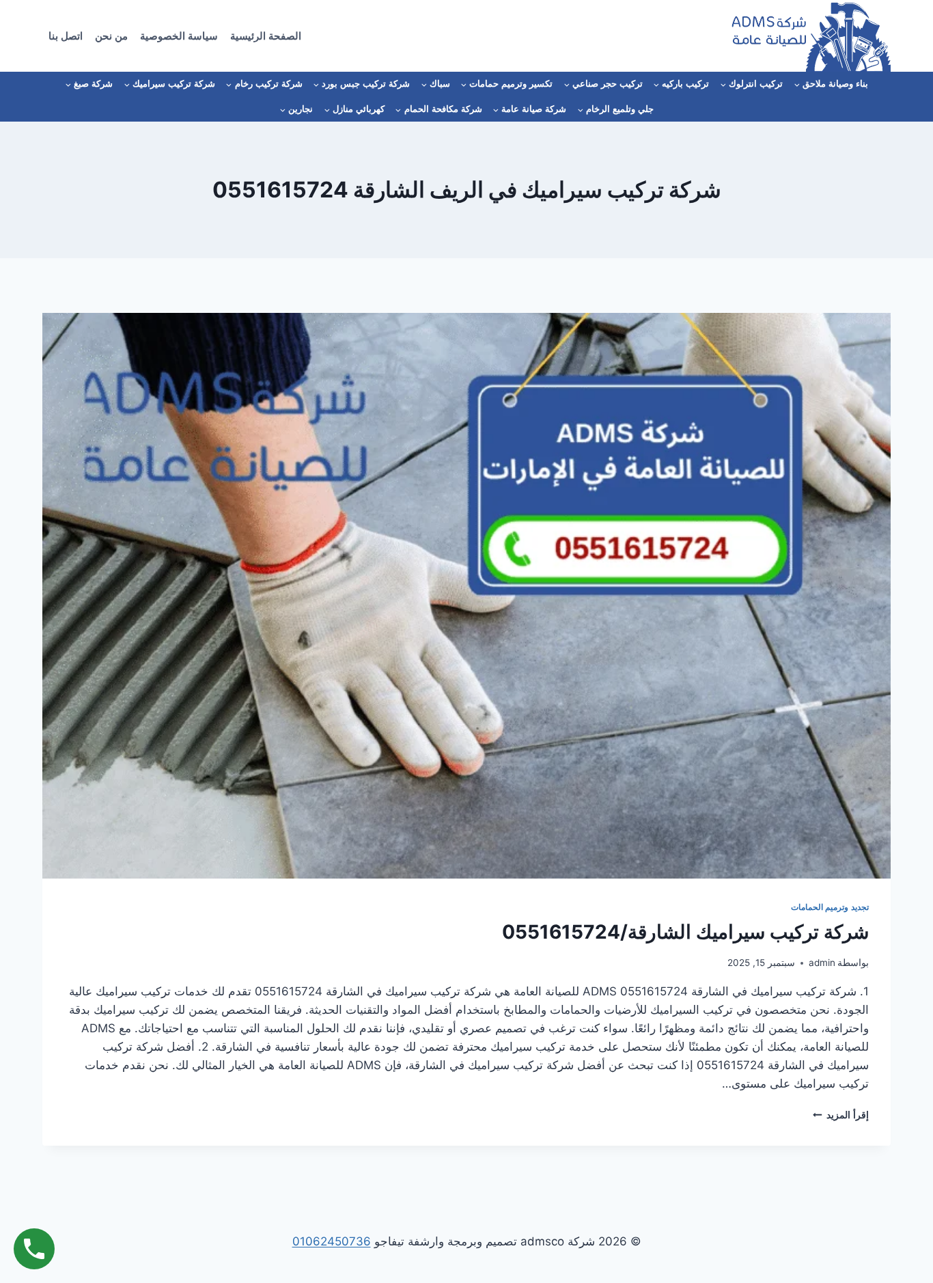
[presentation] (466, 596)
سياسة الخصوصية (179, 36)
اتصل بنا (65, 36)
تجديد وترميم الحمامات (830, 907)
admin (822, 962)
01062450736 (331, 1241)
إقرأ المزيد (841, 1114)
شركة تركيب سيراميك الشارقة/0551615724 (685, 931)
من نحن (111, 36)
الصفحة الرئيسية (265, 36)
